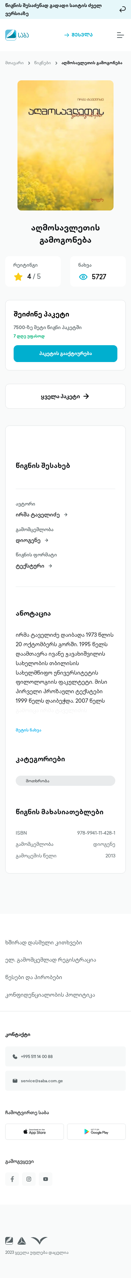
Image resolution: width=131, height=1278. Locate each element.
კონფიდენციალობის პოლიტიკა (50, 994)
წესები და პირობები (33, 977)
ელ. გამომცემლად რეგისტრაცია (50, 959)
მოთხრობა (37, 781)
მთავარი (14, 63)
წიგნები (42, 63)
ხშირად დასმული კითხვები (43, 942)
